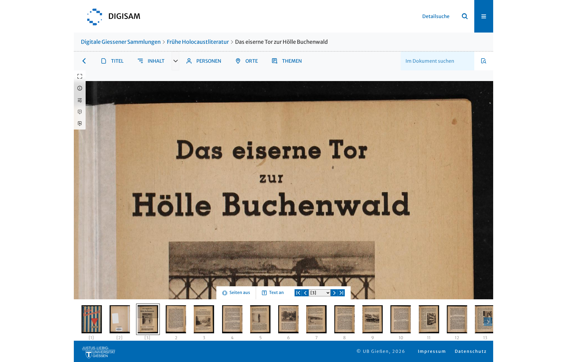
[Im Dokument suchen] (483, 60)
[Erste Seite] (298, 314)
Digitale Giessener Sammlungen (121, 41)
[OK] (464, 16)
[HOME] (111, 16)
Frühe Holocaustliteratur (198, 41)
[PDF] (80, 112)
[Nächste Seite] (334, 314)
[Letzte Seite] (341, 314)
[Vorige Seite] (305, 314)
